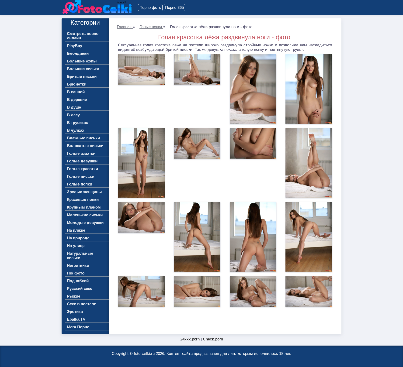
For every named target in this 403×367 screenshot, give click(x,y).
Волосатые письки (85, 146)
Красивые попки (83, 199)
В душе (74, 107)
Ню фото (75, 273)
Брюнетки (76, 84)
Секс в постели (81, 304)
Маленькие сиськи (85, 215)
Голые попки (151, 27)
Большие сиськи (83, 69)
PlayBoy (74, 46)
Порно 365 (174, 7)
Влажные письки (83, 138)
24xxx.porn (190, 339)
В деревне (77, 99)
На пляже (76, 230)
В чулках (75, 130)
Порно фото (150, 7)
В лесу (73, 115)
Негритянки (78, 265)
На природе (78, 238)
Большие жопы (82, 61)
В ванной (76, 92)
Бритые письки (82, 76)
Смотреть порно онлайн (82, 35)
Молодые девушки (85, 222)
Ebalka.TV (76, 319)
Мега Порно (78, 327)
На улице (75, 246)
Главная (125, 27)
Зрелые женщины (84, 192)
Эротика (75, 311)
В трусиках (77, 122)
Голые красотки (82, 169)
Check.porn (213, 339)
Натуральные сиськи (80, 255)
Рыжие (73, 296)
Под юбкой (78, 281)
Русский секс (79, 288)
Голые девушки (82, 161)
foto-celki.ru (144, 353)
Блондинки (78, 53)
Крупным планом (84, 207)
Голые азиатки (81, 153)
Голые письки (80, 176)
